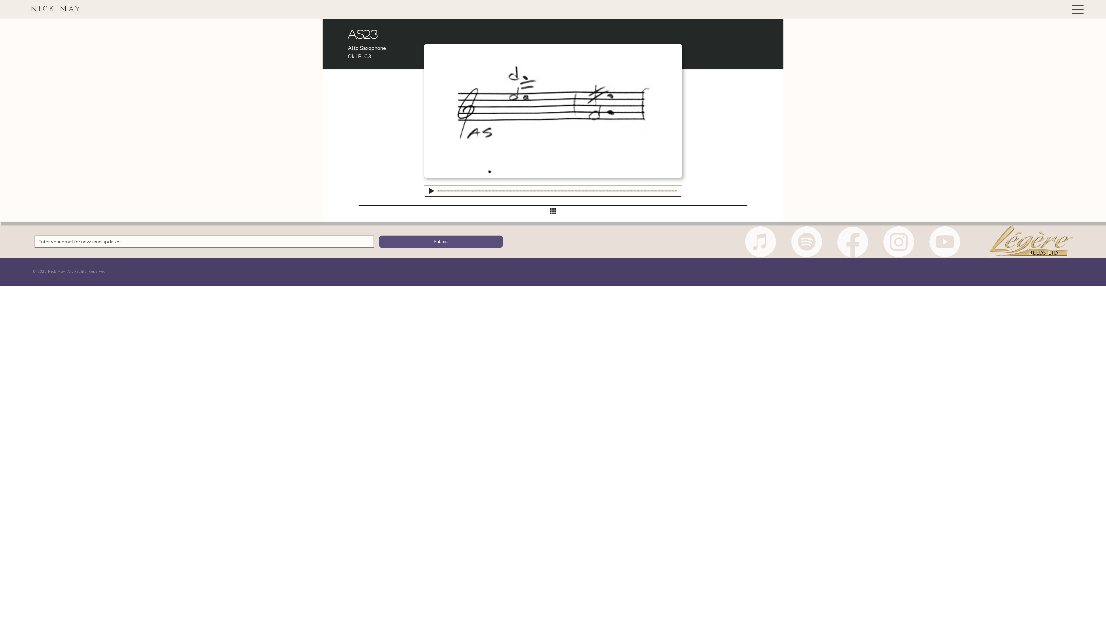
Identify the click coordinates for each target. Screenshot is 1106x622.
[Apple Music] (760, 241)
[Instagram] (898, 241)
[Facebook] (852, 241)
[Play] (431, 191)
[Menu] (1077, 9)
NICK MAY (56, 9)
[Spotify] (806, 241)
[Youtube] (944, 241)
